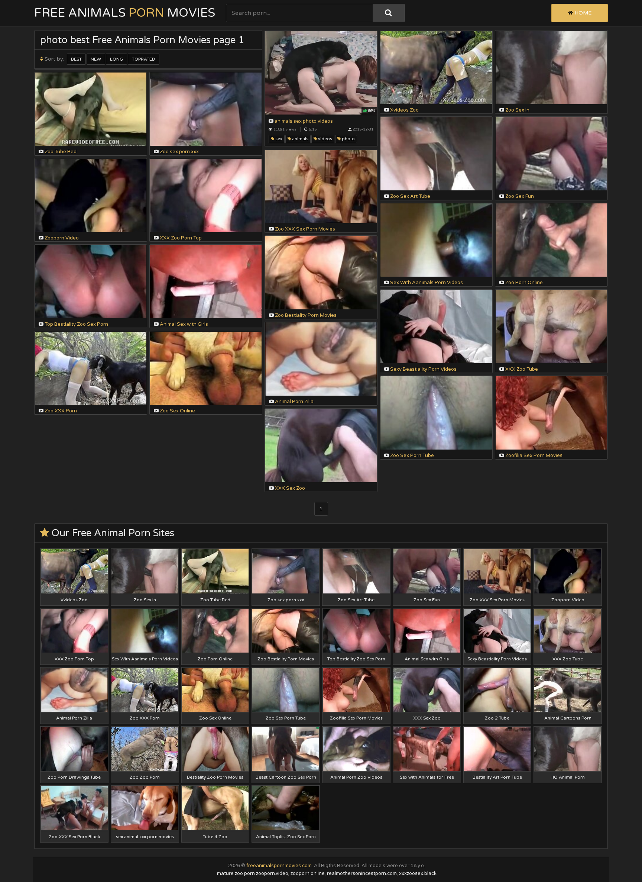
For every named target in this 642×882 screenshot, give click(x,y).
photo (348, 138)
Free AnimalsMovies (124, 13)
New (96, 59)
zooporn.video (272, 873)
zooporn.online (308, 873)
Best (76, 59)
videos (324, 138)
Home (582, 13)
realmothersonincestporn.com (362, 873)
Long (116, 59)
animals (299, 138)
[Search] (389, 13)
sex (278, 138)
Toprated (143, 59)
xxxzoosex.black (418, 873)
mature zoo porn (236, 873)
